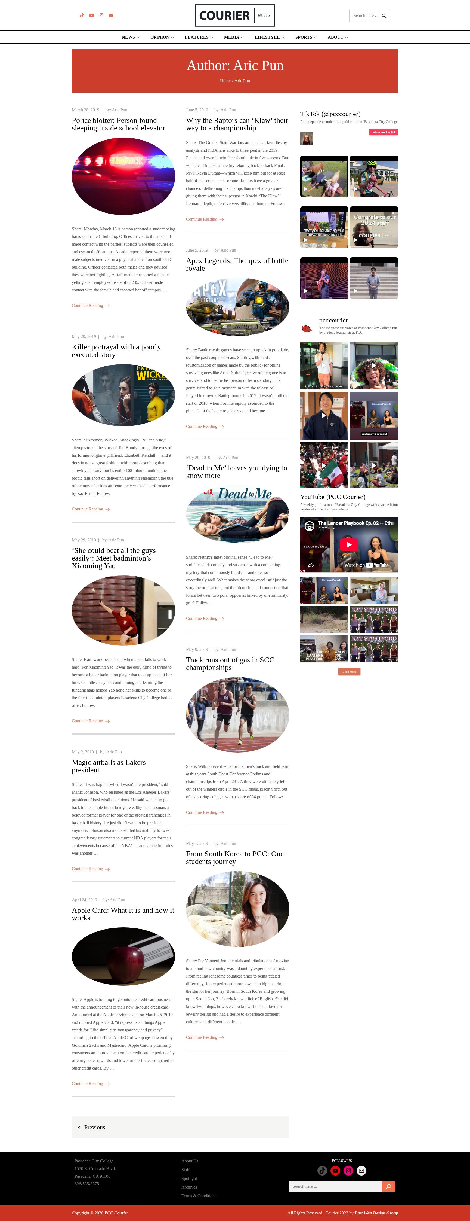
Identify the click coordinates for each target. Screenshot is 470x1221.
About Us (189, 1161)
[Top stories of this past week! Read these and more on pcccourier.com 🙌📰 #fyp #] (374, 278)
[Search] (388, 1186)
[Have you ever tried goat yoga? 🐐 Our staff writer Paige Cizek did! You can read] (324, 176)
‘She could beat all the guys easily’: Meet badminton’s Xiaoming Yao (114, 558)
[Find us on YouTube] (91, 15)
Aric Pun (119, 110)
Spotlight (189, 1178)
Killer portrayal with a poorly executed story (116, 351)
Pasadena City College (94, 1161)
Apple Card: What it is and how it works (123, 914)
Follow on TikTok (383, 132)
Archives (189, 1187)
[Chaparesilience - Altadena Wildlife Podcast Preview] (324, 619)
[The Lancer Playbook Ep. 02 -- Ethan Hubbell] (324, 590)
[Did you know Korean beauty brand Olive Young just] (374, 365)
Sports (303, 37)
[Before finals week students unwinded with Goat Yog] (374, 466)
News (128, 37)
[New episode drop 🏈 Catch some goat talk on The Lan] (374, 416)
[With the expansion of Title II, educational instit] (324, 416)
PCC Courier (116, 1213)
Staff (185, 1169)
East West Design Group (376, 1213)
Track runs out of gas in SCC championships (230, 664)
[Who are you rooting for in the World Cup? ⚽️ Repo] (324, 466)
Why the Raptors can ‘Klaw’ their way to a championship (237, 124)
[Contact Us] (111, 15)
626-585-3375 (87, 1184)
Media (231, 37)
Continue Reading (87, 305)
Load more (349, 671)
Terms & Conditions (198, 1195)
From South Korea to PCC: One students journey (235, 857)
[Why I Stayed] (374, 590)
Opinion (159, 37)
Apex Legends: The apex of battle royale (237, 264)
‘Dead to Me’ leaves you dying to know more (236, 472)
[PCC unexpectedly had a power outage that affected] (324, 365)
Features (197, 37)
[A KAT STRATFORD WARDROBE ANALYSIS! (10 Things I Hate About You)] (374, 648)
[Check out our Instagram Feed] (101, 15)
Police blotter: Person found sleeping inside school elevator (118, 124)
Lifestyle (267, 37)
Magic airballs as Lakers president (109, 766)
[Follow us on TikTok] (82, 15)
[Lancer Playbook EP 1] (324, 648)
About (336, 37)
